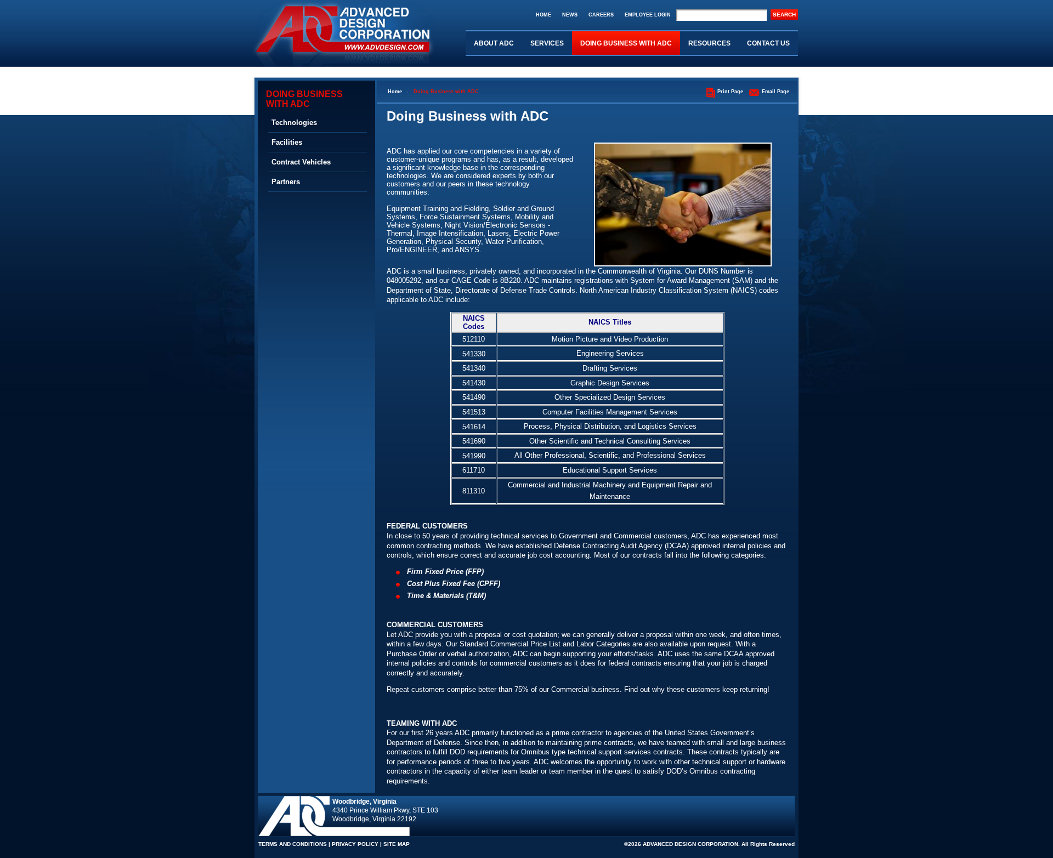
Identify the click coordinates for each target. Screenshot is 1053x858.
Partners (285, 182)
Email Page (775, 91)
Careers (601, 15)
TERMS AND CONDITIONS (292, 844)
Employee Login (648, 15)
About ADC (494, 43)
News (570, 15)
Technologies (294, 122)
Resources (709, 43)
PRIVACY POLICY (355, 844)
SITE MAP (396, 844)
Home (543, 15)
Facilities (286, 142)
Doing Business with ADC (626, 43)
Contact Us (768, 43)
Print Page (730, 91)
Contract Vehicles (301, 162)
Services (547, 43)
